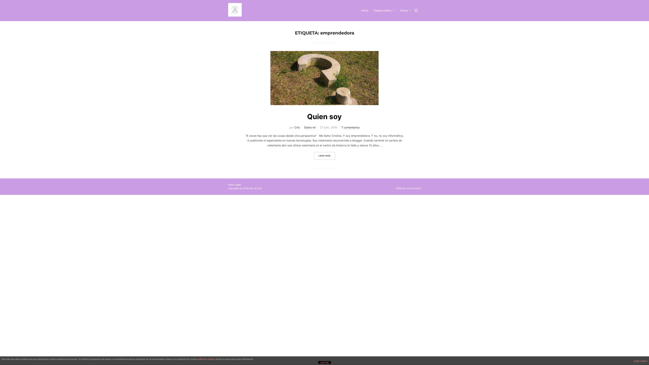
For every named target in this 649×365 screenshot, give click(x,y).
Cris (297, 127)
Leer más (327, 155)
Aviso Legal (234, 184)
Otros (404, 10)
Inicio (364, 10)
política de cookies (205, 359)
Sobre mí (310, 127)
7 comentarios (350, 127)
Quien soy (324, 116)
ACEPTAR (324, 363)
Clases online (382, 10)
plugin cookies (640, 361)
